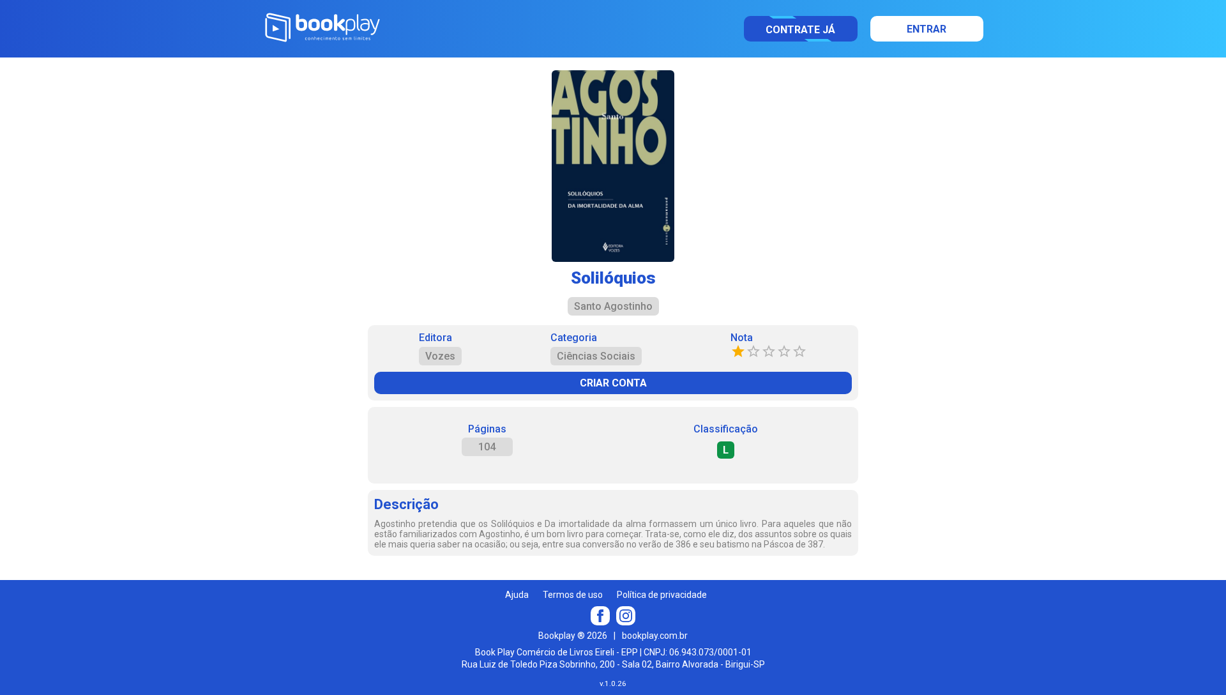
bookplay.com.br (655, 635)
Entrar (926, 29)
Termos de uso (573, 595)
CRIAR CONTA (613, 383)
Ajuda (517, 595)
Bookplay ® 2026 (572, 635)
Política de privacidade (662, 595)
